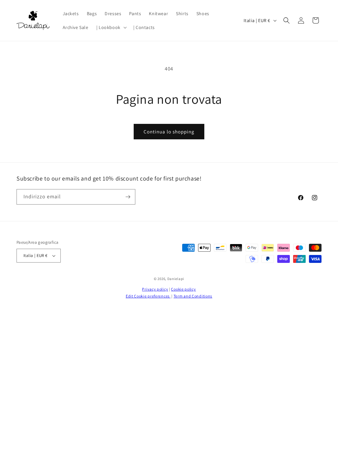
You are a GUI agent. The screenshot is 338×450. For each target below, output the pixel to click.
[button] (110, 27)
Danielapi (175, 278)
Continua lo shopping (169, 131)
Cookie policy (183, 289)
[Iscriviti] (127, 197)
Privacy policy (155, 289)
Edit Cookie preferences (148, 296)
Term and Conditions (193, 296)
